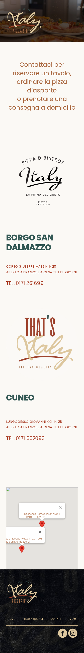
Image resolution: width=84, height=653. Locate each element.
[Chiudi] (60, 507)
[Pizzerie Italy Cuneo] (24, 4)
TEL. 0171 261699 (25, 283)
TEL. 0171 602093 (25, 438)
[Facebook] (62, 629)
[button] (42, 524)
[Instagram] (73, 629)
